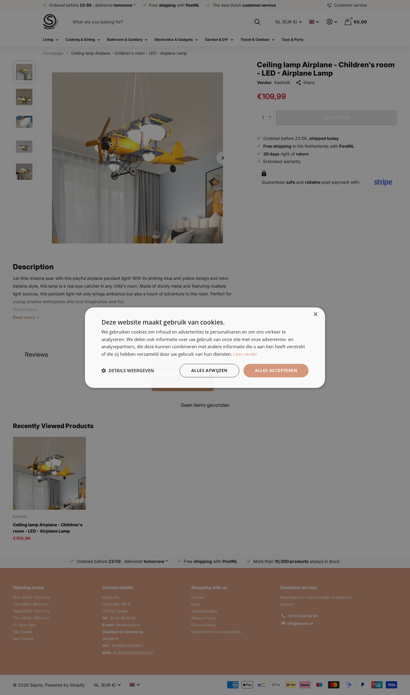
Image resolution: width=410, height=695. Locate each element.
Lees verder (245, 354)
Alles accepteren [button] (276, 370)
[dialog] (205, 347)
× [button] (315, 314)
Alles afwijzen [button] (209, 370)
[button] (127, 370)
